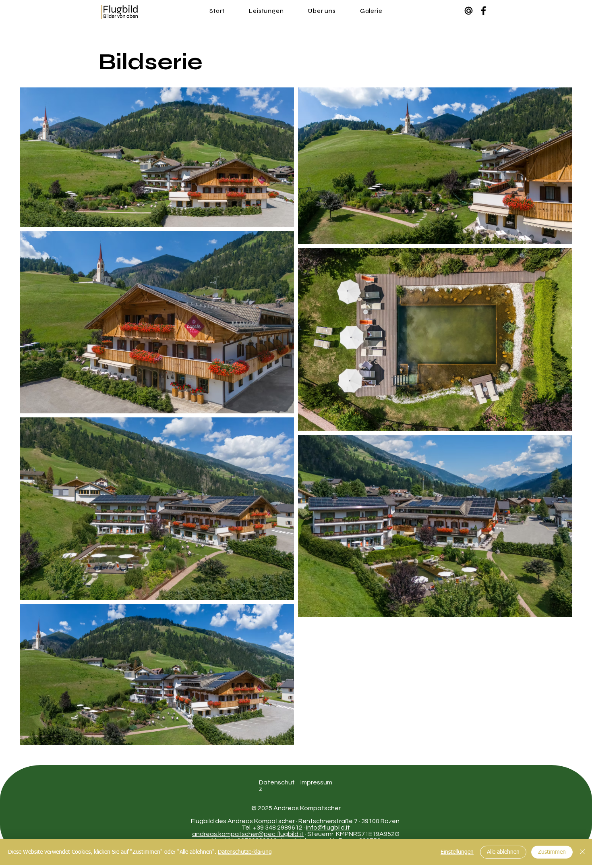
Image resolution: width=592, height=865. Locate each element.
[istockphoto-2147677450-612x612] (468, 11)
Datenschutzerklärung (245, 852)
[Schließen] (582, 852)
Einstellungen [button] (457, 852)
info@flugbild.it (328, 827)
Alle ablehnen (503, 852)
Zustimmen (552, 852)
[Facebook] (483, 11)
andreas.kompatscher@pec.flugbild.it (248, 834)
